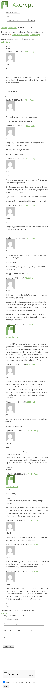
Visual (6, 646)
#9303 (27, 278)
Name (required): (10, 624)
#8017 (28, 126)
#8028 (28, 238)
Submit (6, 686)
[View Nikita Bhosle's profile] (10, 35)
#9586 (28, 402)
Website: (7, 638)
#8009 (27, 100)
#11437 (30, 474)
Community (12, 28)
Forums (4, 28)
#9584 (28, 364)
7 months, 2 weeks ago (31, 35)
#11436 (30, 430)
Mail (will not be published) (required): (18, 631)
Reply (32, 51)
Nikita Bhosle (17, 35)
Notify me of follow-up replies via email (20, 682)
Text (11, 646)
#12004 (30, 571)
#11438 (30, 520)
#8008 (27, 51)
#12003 (30, 544)
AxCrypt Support (12, 337)
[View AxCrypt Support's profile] (10, 334)
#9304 (27, 324)
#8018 (28, 158)
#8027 (28, 205)
